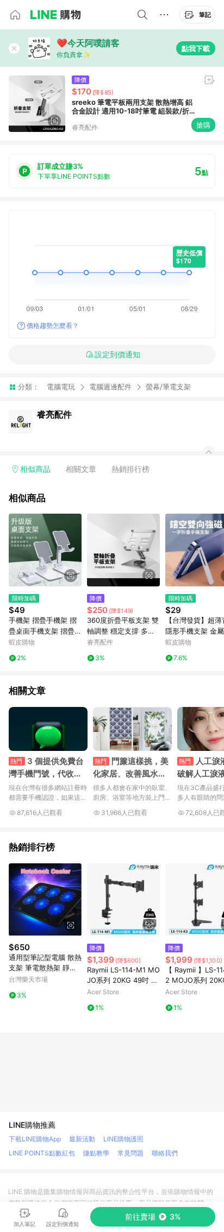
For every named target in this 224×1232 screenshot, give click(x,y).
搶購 (203, 125)
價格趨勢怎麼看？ (53, 325)
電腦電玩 (61, 386)
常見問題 (130, 1153)
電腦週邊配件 (110, 386)
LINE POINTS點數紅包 (42, 1153)
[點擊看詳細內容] (45, 550)
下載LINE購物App (35, 1139)
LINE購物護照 (123, 1139)
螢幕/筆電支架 (168, 387)
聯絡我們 (165, 1153)
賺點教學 (96, 1153)
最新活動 (82, 1139)
